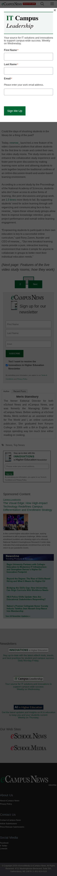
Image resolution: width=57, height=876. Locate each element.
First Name (11, 50)
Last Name (11, 64)
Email (8, 78)
